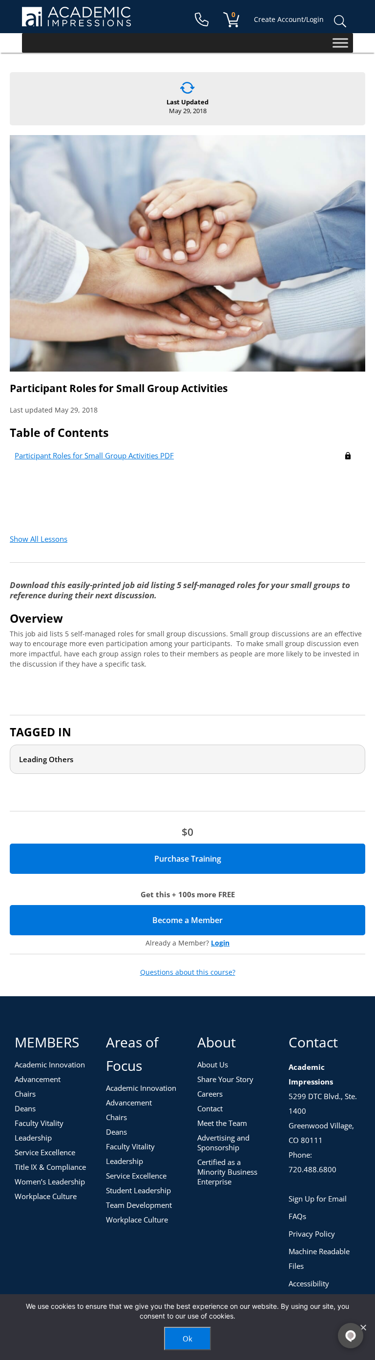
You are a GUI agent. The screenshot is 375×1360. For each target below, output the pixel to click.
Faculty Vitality (39, 1123)
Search (340, 21)
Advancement (38, 1079)
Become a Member (221, 920)
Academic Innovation (50, 1064)
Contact (210, 1108)
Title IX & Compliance (50, 1167)
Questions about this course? (187, 972)
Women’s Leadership (50, 1181)
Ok (187, 1338)
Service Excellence (45, 1152)
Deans (25, 1108)
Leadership (33, 1138)
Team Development (139, 1205)
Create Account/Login (289, 19)
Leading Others (46, 759)
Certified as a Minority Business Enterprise (227, 1171)
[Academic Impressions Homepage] (76, 21)
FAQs (297, 1216)
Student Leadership (138, 1190)
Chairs (25, 1094)
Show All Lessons (38, 539)
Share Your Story (225, 1079)
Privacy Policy (312, 1234)
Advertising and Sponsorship (223, 1142)
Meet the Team (222, 1123)
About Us (212, 1064)
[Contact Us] (201, 20)
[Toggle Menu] (340, 42)
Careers (210, 1094)
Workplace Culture (46, 1196)
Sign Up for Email (318, 1198)
